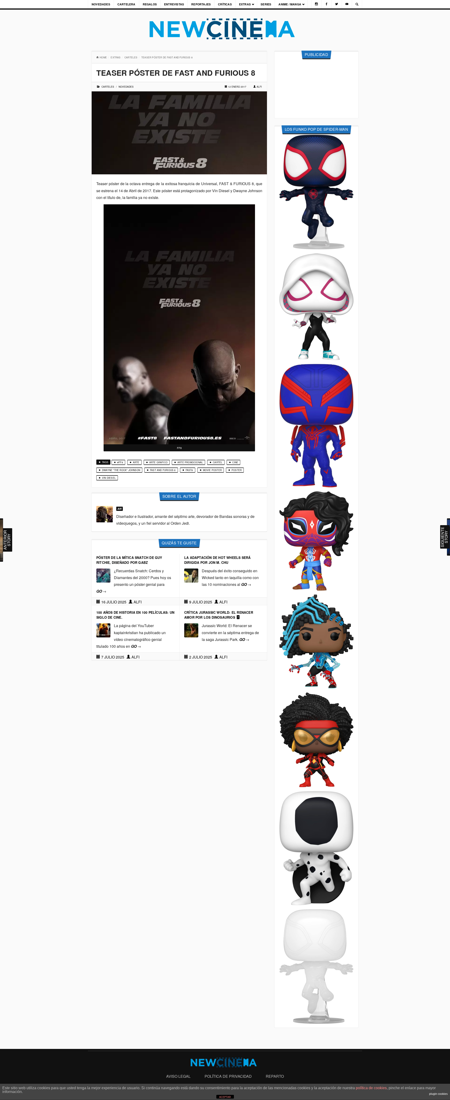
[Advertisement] (316, 89)
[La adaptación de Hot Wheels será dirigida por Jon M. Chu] (191, 575)
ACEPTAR (225, 1097)
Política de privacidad (228, 1076)
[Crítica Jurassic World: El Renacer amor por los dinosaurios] (191, 630)
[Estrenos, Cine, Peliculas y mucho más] (225, 29)
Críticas (225, 4)
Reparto (275, 1076)
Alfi (259, 86)
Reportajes (201, 4)
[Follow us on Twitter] (336, 4)
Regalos (150, 4)
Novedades (101, 4)
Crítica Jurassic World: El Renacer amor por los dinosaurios (218, 615)
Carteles (131, 57)
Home (103, 57)
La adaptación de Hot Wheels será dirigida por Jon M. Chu (217, 560)
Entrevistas (174, 4)
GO (101, 591)
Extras (245, 4)
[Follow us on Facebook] (326, 4)
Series (266, 4)
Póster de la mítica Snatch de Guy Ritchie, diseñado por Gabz (129, 560)
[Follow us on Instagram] (316, 4)
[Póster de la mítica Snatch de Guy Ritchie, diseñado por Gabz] (103, 575)
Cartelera (126, 4)
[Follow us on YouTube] (347, 4)
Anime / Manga (289, 4)
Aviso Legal (178, 1076)
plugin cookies (438, 1094)
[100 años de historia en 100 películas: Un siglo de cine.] (103, 630)
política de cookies (371, 1088)
